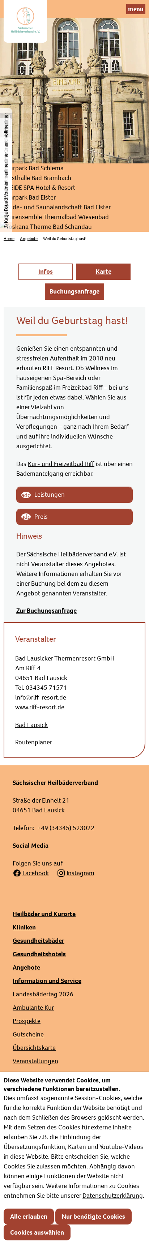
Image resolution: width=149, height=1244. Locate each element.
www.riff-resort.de (39, 707)
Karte (103, 271)
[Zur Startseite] (25, 21)
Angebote (29, 238)
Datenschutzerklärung (112, 1195)
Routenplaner (33, 742)
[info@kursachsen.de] (117, 9)
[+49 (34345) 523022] (104, 9)
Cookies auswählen (37, 1232)
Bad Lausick (31, 725)
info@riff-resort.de (40, 697)
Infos (45, 271)
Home (9, 238)
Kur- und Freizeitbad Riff (61, 463)
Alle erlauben (28, 1216)
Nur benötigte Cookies (93, 1216)
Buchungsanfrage (74, 291)
